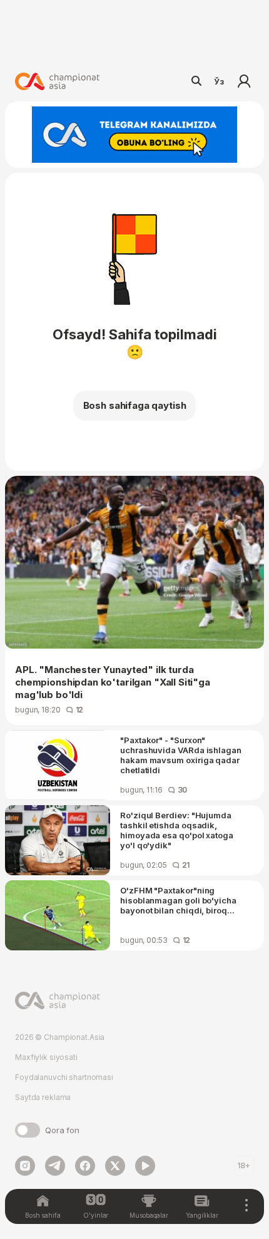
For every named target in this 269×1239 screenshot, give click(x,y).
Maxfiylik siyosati (46, 1057)
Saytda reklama (43, 1097)
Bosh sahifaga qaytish (134, 405)
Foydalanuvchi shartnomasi (64, 1077)
